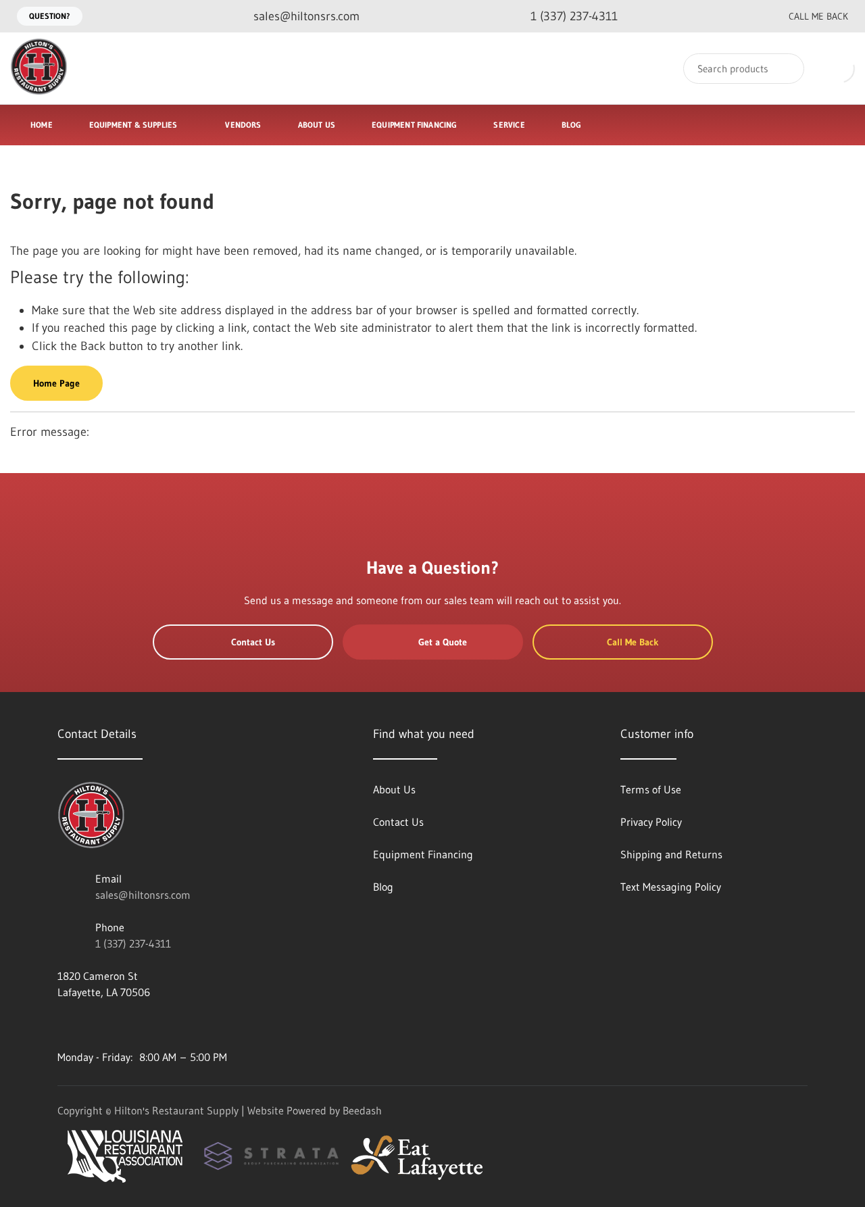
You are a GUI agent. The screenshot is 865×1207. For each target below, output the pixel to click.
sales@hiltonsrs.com (143, 895)
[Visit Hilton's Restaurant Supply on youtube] (63, 1024)
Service (508, 125)
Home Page (56, 383)
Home (41, 125)
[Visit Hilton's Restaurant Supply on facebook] (92, 1024)
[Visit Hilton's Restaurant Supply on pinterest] (149, 1024)
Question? (49, 16)
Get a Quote (442, 642)
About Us (316, 125)
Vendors (243, 125)
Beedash (362, 1110)
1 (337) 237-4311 (133, 943)
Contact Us (253, 642)
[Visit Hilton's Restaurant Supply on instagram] (177, 1024)
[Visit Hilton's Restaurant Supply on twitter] (120, 1024)
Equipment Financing (414, 125)
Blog (572, 125)
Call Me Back (818, 16)
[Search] (785, 68)
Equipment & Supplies (133, 125)
